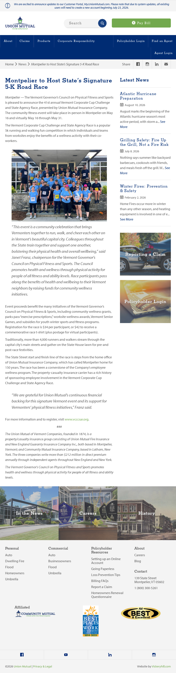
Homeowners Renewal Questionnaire (107, 595)
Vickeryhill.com (161, 666)
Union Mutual (22, 666)
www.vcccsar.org (76, 419)
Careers (139, 555)
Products (44, 41)
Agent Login (164, 53)
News (22, 64)
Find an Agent (162, 41)
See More (126, 219)
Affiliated (22, 607)
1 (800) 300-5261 (146, 588)
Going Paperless (102, 569)
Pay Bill (143, 23)
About (8, 41)
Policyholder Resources (101, 550)
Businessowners (59, 561)
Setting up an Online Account (106, 561)
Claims (25, 41)
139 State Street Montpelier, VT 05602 (149, 580)
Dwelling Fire (14, 561)
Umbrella (11, 579)
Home (9, 64)
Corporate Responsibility (76, 41)
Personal (12, 548)
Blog (137, 561)
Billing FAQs (99, 581)
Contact (140, 571)
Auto (8, 555)
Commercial (58, 548)
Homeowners (14, 573)
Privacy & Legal (42, 666)
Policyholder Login (131, 41)
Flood (9, 567)
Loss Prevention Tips (105, 575)
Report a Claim (101, 587)
